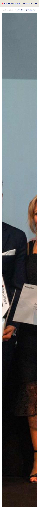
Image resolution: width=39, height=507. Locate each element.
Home (4, 10)
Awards (11, 10)
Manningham (27, 3)
